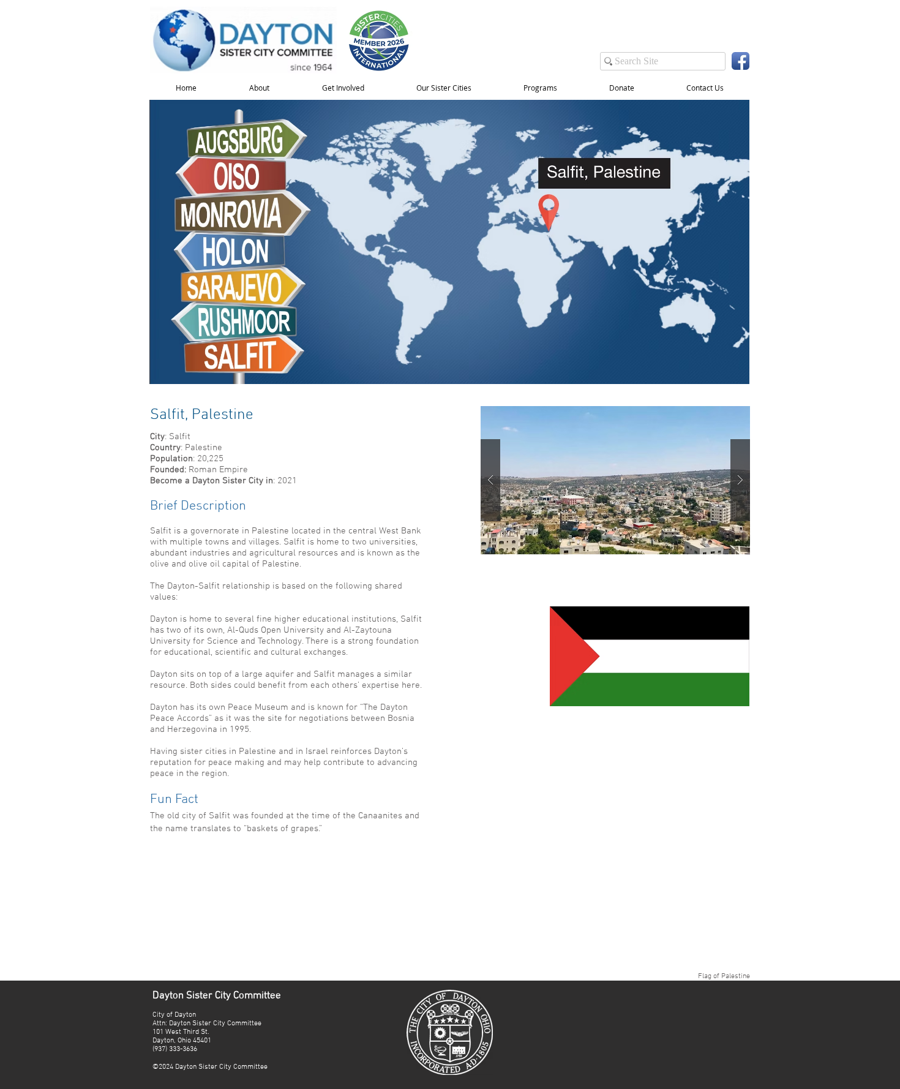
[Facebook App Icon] (740, 61)
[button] (343, 88)
